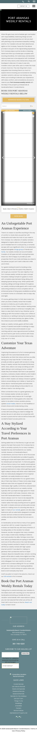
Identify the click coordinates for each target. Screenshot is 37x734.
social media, (10, 404)
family (3, 252)
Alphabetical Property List (18, 713)
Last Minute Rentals (18, 687)
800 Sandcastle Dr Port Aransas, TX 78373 (18, 634)
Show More (18, 216)
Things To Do (18, 701)
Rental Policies (18, 711)
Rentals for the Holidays (18, 696)
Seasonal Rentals (18, 694)
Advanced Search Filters (18, 100)
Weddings (18, 703)
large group (19, 249)
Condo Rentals (18, 684)
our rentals (16, 510)
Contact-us (23, 6)
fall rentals (7, 576)
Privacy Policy (20, 731)
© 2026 (14, 729)
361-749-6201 (19, 644)
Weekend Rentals (18, 691)
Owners (18, 708)
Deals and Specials (18, 689)
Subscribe (25, 653)
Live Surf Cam (18, 699)
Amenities (18, 706)
